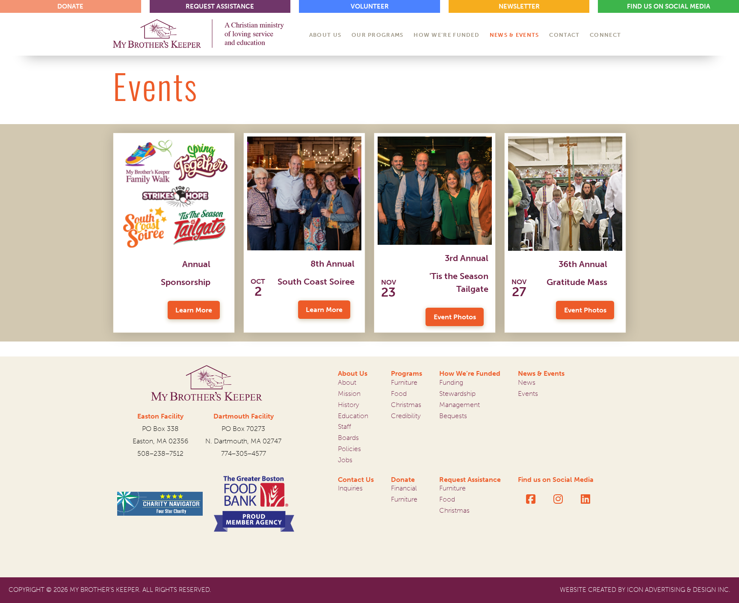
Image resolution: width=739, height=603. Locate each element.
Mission (349, 393)
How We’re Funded (469, 373)
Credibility (406, 416)
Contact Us (356, 479)
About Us (352, 373)
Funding (451, 382)
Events (528, 393)
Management (459, 405)
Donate (403, 479)
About (347, 382)
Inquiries (350, 488)
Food (399, 393)
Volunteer (370, 6)
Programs (406, 373)
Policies (349, 449)
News (526, 382)
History (348, 405)
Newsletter (519, 6)
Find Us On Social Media (668, 6)
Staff (344, 426)
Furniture (404, 382)
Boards (348, 438)
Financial (404, 488)
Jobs (345, 460)
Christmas (406, 405)
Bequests (453, 416)
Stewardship (457, 393)
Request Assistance (470, 479)
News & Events (541, 373)
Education (353, 416)
